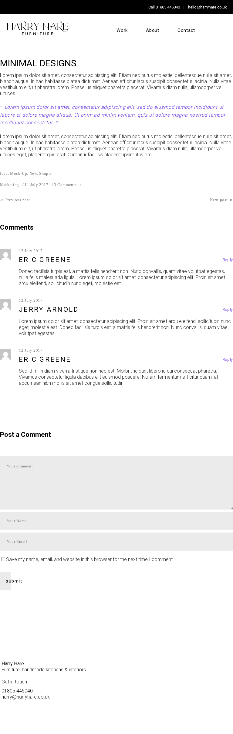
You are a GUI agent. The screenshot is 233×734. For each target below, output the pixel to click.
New (33, 173)
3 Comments (65, 184)
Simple (45, 173)
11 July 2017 (37, 184)
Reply (228, 259)
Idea (4, 173)
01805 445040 (168, 7)
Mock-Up (18, 173)
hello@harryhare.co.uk (207, 7)
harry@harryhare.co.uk (26, 697)
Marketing (9, 184)
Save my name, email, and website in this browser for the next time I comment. (90, 559)
